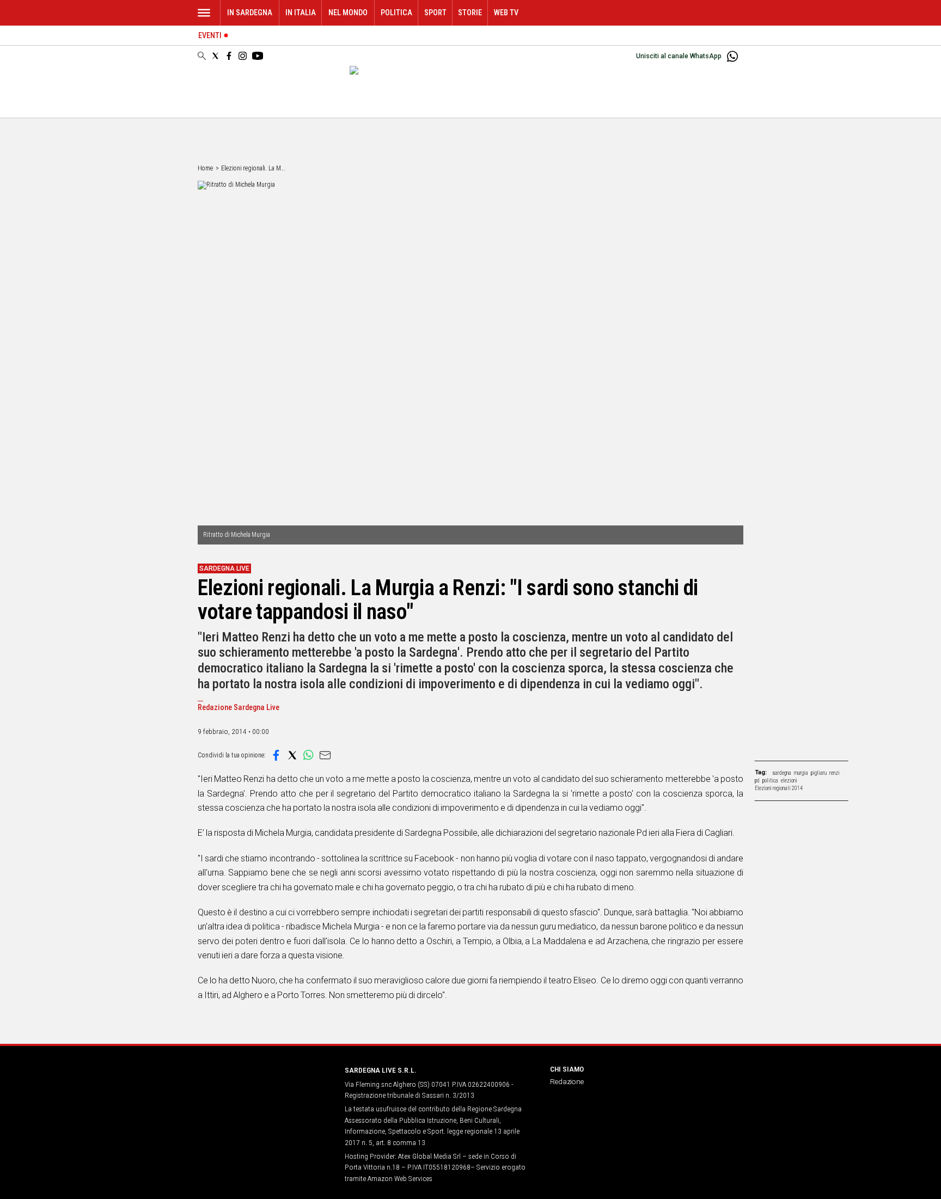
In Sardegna (249, 12)
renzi (834, 773)
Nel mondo (348, 12)
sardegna (781, 773)
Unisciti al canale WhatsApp (679, 56)
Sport (435, 12)
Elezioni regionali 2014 (779, 788)
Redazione (567, 1081)
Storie (470, 12)
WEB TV (506, 12)
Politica (396, 12)
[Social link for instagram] (243, 56)
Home (205, 168)
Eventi (210, 35)
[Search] (202, 57)
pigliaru (819, 773)
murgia (801, 773)
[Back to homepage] (264, 1090)
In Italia (300, 12)
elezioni (789, 781)
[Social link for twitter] (215, 56)
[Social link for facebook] (229, 56)
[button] (276, 755)
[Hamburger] (204, 13)
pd (757, 781)
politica (770, 781)
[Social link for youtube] (257, 56)
